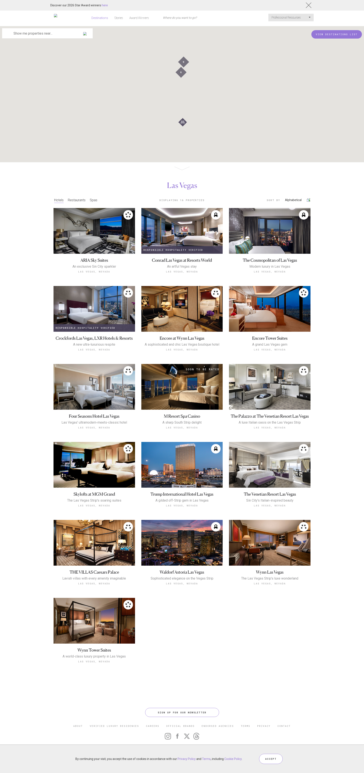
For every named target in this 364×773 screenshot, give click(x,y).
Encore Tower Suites (270, 338)
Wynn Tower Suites (94, 650)
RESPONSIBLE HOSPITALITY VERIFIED (173, 249)
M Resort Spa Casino (182, 416)
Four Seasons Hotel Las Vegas (94, 416)
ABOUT (78, 725)
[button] (182, 122)
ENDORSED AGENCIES (218, 725)
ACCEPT (271, 758)
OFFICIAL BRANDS (180, 725)
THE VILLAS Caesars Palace (94, 572)
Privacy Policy (187, 759)
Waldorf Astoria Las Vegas (182, 572)
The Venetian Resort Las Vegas (270, 494)
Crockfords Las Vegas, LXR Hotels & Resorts (94, 338)
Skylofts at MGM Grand (94, 494)
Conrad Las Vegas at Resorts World (182, 260)
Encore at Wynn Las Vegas (182, 338)
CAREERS (152, 725)
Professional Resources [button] (286, 17)
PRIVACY (263, 725)
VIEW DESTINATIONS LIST (336, 34)
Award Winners (139, 18)
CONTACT (284, 725)
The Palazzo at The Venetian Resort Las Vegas (270, 416)
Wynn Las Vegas (270, 572)
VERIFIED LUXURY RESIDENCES (114, 725)
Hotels (59, 200)
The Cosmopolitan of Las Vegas (270, 260)
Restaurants (77, 200)
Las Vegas (182, 185)
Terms (206, 759)
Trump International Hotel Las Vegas (181, 494)
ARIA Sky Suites (94, 260)
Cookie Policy (233, 759)
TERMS (245, 725)
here (105, 5)
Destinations (99, 18)
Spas (93, 200)
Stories (118, 18)
